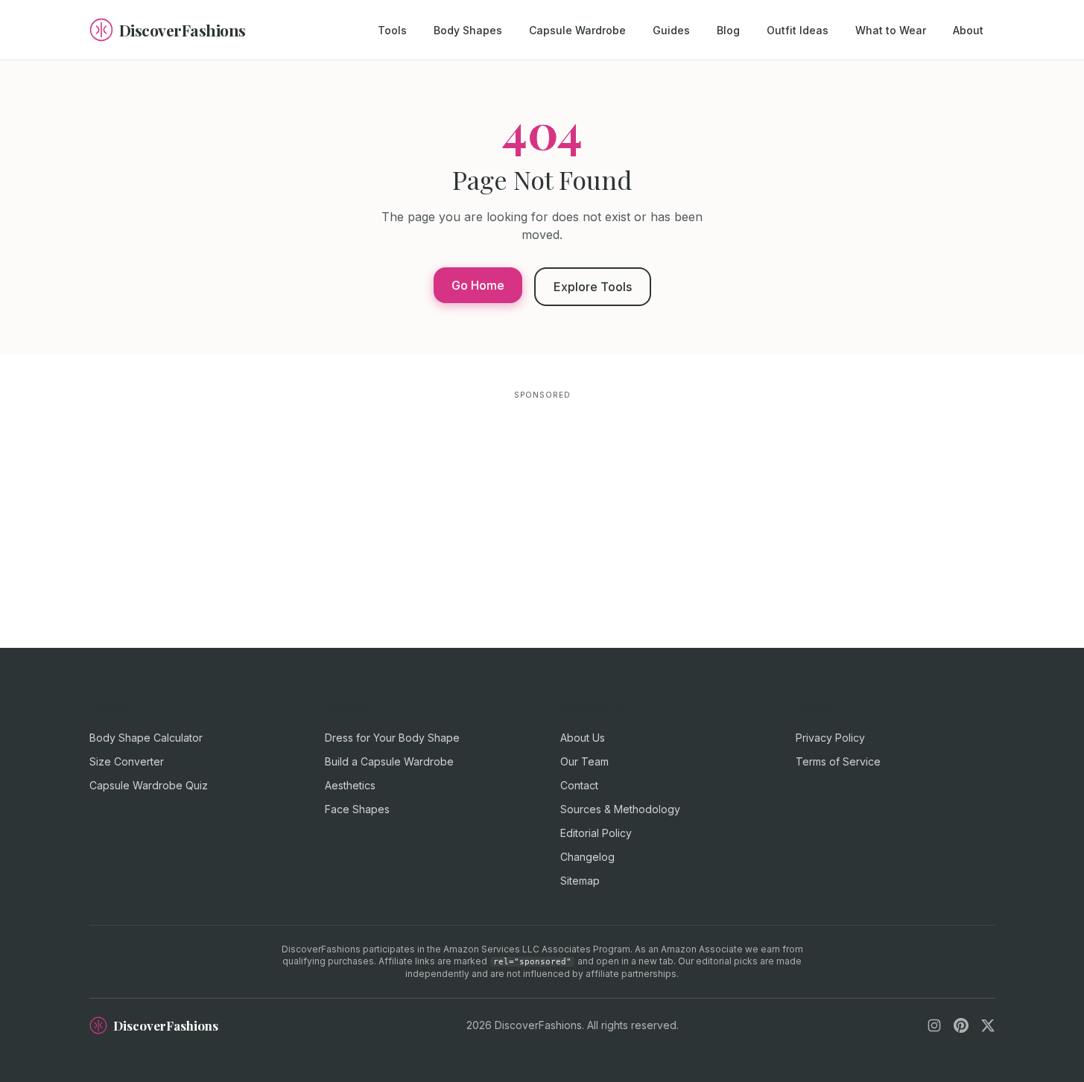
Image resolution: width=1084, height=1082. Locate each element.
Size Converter (126, 761)
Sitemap (580, 880)
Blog (728, 30)
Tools (392, 30)
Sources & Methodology (620, 809)
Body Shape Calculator (146, 737)
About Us (582, 737)
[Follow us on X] (987, 1025)
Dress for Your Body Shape (392, 737)
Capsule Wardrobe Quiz (148, 785)
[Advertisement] (542, 508)
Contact (579, 785)
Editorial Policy (596, 833)
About (968, 30)
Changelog (587, 856)
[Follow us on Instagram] (934, 1025)
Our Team (584, 761)
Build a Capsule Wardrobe (389, 761)
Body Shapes (468, 30)
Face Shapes (357, 809)
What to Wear (890, 30)
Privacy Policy (830, 737)
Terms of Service (838, 761)
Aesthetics (350, 785)
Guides (671, 30)
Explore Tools (593, 286)
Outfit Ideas (797, 30)
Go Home (477, 285)
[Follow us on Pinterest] (961, 1025)
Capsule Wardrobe (577, 30)
